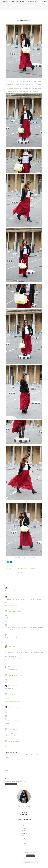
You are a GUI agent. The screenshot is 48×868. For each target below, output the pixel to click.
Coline (9, 646)
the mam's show (12, 729)
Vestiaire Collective (24, 835)
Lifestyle (43, 4)
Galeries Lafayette (24, 843)
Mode (10, 4)
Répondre (7, 593)
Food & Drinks (33, 4)
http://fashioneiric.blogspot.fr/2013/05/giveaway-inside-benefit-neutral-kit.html (20, 658)
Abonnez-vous (31, 855)
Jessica (9, 635)
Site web (6, 774)
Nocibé (24, 838)
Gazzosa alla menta (12, 675)
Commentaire (8, 757)
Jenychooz (10, 596)
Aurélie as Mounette (13, 611)
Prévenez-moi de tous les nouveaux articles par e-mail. (16, 781)
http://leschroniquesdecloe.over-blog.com (12, 701)
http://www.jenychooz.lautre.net (11, 605)
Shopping (43, 1)
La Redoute (24, 840)
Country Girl (32, 568)
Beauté (18, 4)
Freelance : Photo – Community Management (13, 1)
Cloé (9, 694)
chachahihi (10, 715)
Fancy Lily (10, 588)
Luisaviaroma (24, 827)
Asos (24, 822)
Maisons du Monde (24, 841)
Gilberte (10, 685)
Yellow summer (9, 568)
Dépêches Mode (11, 707)
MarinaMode (11, 741)
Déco (25, 4)
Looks (4, 4)
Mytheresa (24, 825)
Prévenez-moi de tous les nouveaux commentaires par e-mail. (17, 778)
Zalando (24, 836)
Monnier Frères (24, 828)
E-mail (6, 770)
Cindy (9, 666)
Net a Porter (24, 830)
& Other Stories (24, 833)
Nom (6, 766)
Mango (24, 823)
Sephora (24, 831)
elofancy (10, 624)
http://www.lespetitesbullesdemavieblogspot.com (14, 618)
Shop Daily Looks (32, 1)
